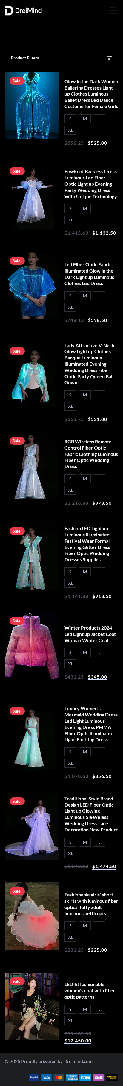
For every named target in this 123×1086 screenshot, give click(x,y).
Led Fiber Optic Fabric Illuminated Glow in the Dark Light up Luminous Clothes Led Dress (89, 273)
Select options (32, 128)
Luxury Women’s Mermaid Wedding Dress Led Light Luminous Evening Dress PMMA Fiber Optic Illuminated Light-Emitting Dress (91, 723)
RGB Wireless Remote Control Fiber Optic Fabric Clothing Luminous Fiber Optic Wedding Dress (91, 454)
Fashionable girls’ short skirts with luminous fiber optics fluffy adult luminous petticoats (91, 904)
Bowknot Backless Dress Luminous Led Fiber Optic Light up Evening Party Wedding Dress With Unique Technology (90, 183)
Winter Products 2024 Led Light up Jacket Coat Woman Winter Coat (90, 634)
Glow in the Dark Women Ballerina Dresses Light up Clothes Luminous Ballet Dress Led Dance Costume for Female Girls (91, 94)
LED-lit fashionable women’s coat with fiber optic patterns (89, 990)
